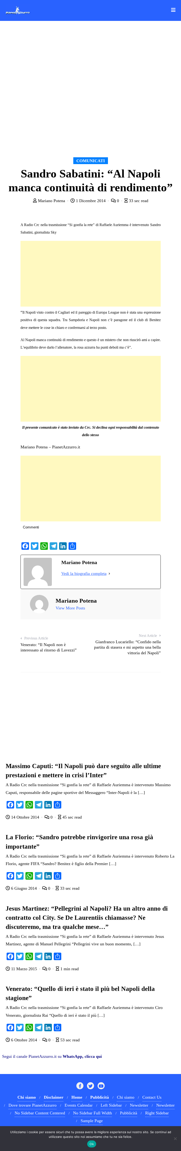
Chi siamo (125, 1097)
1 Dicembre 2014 (91, 200)
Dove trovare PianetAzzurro (32, 1105)
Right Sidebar (157, 1113)
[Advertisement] (91, 274)
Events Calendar (79, 1105)
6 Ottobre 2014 (24, 1040)
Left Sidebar (111, 1105)
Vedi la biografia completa (84, 573)
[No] (175, 1138)
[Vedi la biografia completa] (109, 573)
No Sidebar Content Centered (40, 1113)
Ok (92, 1144)
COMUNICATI (90, 160)
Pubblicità (128, 1113)
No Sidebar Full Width (92, 1113)
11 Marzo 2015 (24, 968)
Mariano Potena (51, 200)
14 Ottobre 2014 (25, 817)
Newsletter (139, 1105)
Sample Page (92, 1120)
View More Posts (70, 608)
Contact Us (151, 1097)
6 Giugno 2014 (24, 888)
